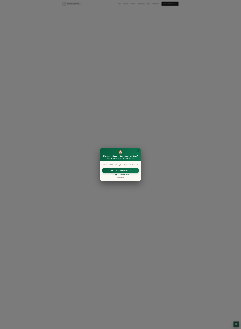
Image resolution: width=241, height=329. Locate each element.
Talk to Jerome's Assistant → (120, 170)
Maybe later (120, 177)
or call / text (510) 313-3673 (120, 175)
